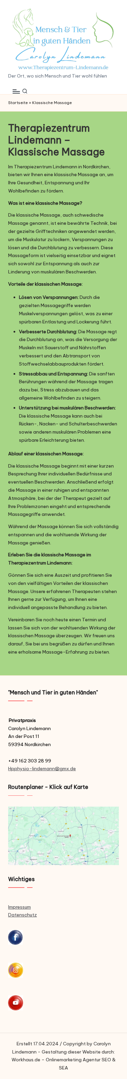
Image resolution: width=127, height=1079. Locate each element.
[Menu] (16, 91)
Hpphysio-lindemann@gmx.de (42, 768)
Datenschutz (22, 915)
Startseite (18, 102)
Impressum (19, 907)
